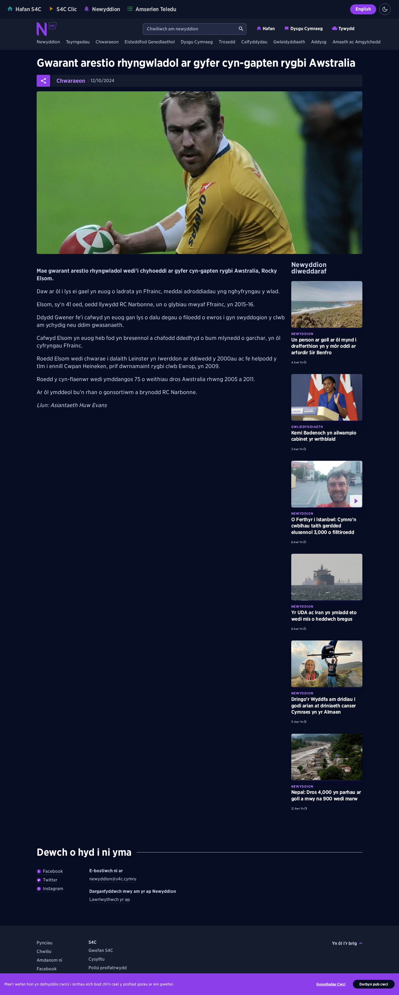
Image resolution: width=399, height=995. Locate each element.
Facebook (53, 871)
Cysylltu (96, 959)
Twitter (50, 880)
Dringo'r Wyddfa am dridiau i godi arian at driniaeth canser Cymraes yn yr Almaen (323, 705)
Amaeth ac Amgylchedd (356, 42)
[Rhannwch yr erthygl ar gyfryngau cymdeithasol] (43, 81)
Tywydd (346, 28)
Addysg (319, 42)
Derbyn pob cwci (373, 984)
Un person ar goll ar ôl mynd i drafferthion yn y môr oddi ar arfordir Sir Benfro (323, 346)
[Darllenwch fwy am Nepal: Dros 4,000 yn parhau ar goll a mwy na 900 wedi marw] (326, 757)
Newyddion (48, 42)
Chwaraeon (107, 42)
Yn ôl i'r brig (344, 943)
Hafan (269, 28)
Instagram (53, 888)
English (363, 9)
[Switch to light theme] (384, 9)
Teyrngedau (78, 42)
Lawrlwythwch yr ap (109, 899)
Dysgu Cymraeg (306, 28)
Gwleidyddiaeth (289, 42)
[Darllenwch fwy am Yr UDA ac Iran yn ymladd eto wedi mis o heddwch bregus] (326, 577)
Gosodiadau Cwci (331, 984)
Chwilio (44, 951)
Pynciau (44, 942)
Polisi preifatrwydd (107, 967)
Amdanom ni (49, 960)
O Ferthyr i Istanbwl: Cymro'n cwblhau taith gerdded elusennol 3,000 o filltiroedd (323, 526)
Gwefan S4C (100, 950)
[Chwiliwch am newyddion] (241, 29)
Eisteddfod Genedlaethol (150, 42)
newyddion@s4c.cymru (112, 878)
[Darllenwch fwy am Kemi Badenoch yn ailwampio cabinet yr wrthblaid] (326, 397)
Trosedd (227, 42)
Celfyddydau (254, 42)
